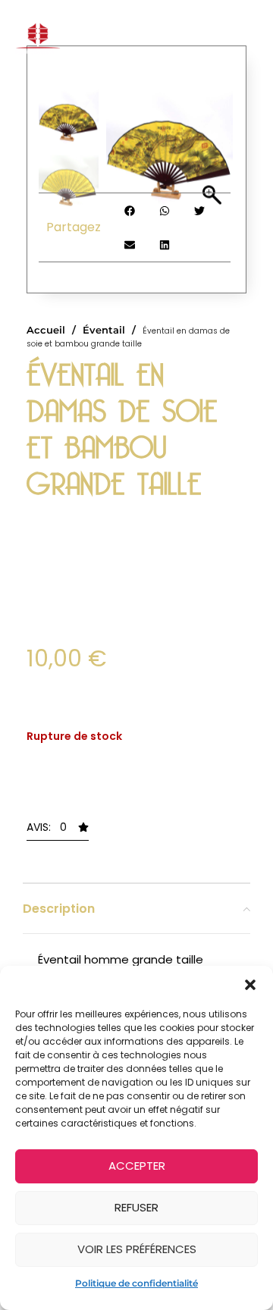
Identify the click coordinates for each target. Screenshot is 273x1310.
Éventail (105, 330)
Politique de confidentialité (136, 1283)
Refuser (136, 1207)
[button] (250, 984)
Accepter (136, 1166)
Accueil (47, 330)
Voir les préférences (136, 1249)
